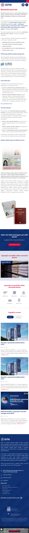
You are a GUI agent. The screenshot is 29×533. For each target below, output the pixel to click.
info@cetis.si (5, 480)
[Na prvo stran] (6, 5)
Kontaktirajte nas (14, 244)
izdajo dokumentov (15, 27)
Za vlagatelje (5, 491)
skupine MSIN (4, 465)
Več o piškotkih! (8, 532)
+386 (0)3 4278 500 (7, 474)
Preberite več (4, 354)
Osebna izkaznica (6, 490)
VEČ (22, 465)
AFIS (7, 25)
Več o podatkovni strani (6, 103)
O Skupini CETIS (6, 493)
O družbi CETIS (6, 485)
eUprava (16, 29)
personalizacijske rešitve (15, 25)
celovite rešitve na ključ (15, 22)
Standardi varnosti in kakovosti (10, 487)
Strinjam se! (5, 532)
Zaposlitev (4, 488)
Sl (27, 1)
